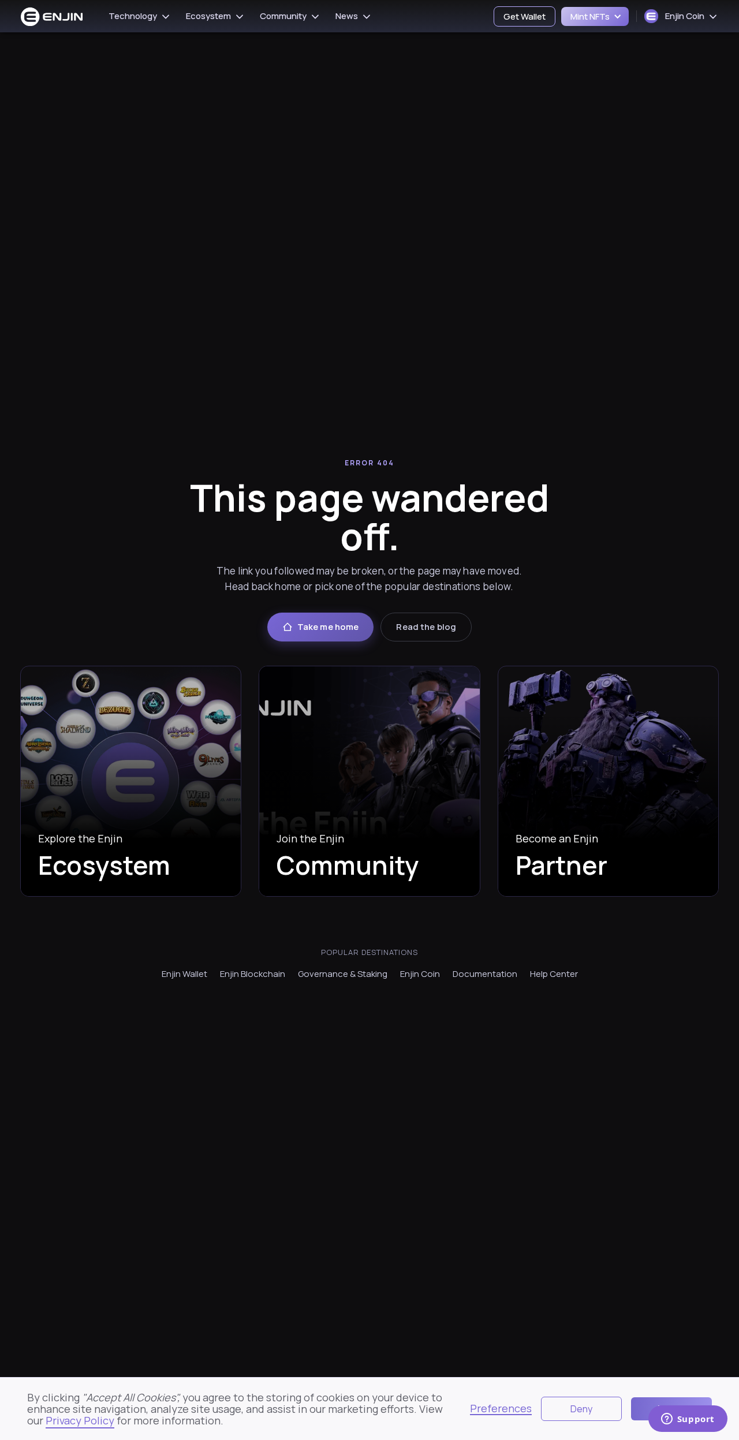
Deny (581, 1408)
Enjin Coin (420, 974)
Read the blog (426, 627)
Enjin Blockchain (252, 974)
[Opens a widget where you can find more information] (687, 1419)
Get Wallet (524, 16)
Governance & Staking (342, 974)
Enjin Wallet (184, 974)
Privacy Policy (80, 1420)
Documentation (485, 974)
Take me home (328, 627)
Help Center (554, 974)
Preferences (501, 1408)
